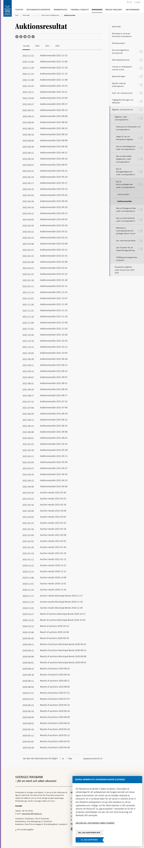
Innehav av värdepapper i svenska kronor (122, 68)
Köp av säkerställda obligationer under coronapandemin (124, 159)
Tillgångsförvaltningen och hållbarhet (122, 101)
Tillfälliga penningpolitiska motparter (126, 258)
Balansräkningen (118, 76)
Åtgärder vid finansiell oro (122, 109)
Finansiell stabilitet (80, 10)
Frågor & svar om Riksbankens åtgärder (124, 138)
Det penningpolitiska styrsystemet (120, 51)
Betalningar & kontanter (38, 10)
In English (137, 2)
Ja (63, 758)
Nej (70, 758)
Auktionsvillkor (123, 194)
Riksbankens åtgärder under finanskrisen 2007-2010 (125, 270)
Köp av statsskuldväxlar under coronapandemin (125, 219)
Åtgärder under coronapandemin (121, 118)
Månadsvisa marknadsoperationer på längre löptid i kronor (126, 231)
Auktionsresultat (124, 201)
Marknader (97, 10)
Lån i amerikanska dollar (126, 240)
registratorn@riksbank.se (32, 813)
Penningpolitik (60, 10)
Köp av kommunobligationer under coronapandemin (125, 184)
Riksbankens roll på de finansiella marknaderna (122, 35)
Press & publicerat (113, 10)
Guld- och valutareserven (122, 93)
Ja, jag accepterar (89, 840)
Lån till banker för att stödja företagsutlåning (125, 249)
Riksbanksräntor (118, 43)
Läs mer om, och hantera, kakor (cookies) (95, 822)
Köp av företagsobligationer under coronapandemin (125, 172)
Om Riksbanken (132, 10)
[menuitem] (137, 2)
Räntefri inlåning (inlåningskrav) (118, 84)
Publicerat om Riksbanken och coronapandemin (128, 128)
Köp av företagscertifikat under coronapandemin (126, 209)
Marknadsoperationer (121, 60)
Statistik (19, 10)
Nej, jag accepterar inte (89, 832)
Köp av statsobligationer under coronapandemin (126, 147)
